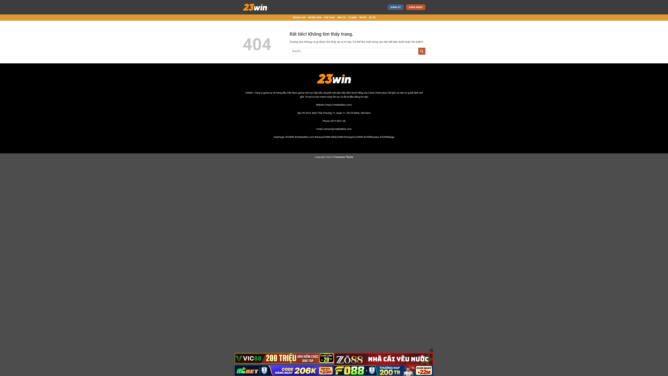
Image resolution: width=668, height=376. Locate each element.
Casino (352, 17)
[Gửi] (421, 51)
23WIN (249, 92)
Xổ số (372, 17)
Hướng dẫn (314, 17)
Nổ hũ (362, 17)
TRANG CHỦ (299, 17)
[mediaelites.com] (258, 7)
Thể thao (329, 17)
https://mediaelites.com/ (338, 104)
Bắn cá (341, 17)
